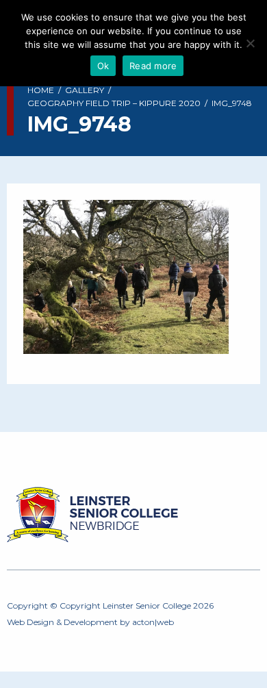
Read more (153, 65)
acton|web (153, 622)
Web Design (30, 622)
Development (91, 622)
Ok (103, 65)
